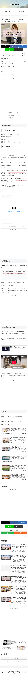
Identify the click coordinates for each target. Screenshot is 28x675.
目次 (12, 110)
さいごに (10, 120)
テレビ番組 (4, 486)
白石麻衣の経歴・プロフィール (14, 112)
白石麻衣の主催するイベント (13, 118)
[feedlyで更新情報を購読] (7, 533)
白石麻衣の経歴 (12, 115)
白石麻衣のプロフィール (14, 114)
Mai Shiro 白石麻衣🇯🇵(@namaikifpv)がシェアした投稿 (14, 226)
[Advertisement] (14, 93)
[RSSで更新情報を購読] (20, 533)
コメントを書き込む (14, 658)
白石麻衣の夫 (11, 117)
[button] (18, 49)
